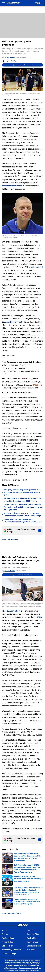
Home (4, 539)
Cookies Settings (9, 954)
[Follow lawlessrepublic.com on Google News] (39, 530)
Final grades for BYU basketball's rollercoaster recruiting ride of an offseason (23, 520)
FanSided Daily (8, 938)
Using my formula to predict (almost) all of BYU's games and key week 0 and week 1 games (22, 492)
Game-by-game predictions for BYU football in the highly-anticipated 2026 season (23, 499)
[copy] (14, 61)
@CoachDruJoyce (24, 385)
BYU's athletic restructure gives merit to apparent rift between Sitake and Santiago (22, 514)
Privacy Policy (7, 942)
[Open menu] (3, 3)
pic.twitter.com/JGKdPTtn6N (21, 732)
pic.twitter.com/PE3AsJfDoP (14, 368)
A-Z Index (31, 950)
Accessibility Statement (11, 950)
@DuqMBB (6, 382)
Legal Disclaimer (34, 946)
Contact (5, 934)
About (4, 930)
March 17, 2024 (33, 388)
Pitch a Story (32, 938)
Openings (31, 930)
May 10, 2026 (37, 735)
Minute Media (12, 959)
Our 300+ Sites (33, 934)
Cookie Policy (7, 946)
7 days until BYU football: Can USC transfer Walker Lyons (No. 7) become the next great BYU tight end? (23, 507)
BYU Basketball (13, 539)
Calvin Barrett (9, 57)
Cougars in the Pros (14, 913)
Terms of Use (32, 942)
